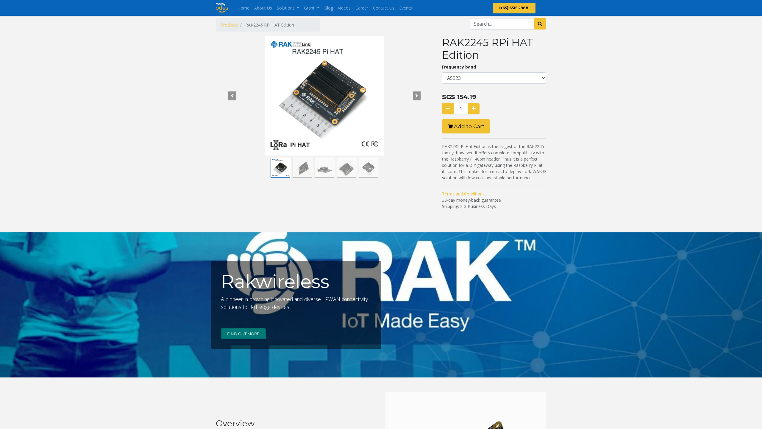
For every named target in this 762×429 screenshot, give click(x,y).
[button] (232, 96)
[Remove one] (448, 108)
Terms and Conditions (463, 194)
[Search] (540, 23)
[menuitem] (243, 7)
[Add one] (474, 108)
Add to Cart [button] (468, 126)
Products (229, 25)
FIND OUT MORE (243, 333)
